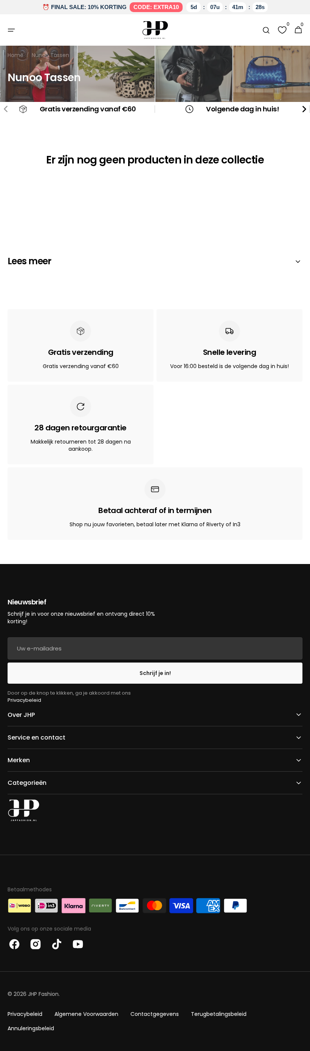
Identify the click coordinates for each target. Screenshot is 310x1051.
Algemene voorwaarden (86, 1014)
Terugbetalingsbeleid (218, 1014)
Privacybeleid (24, 700)
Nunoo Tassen (50, 55)
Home (15, 55)
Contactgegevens (154, 1014)
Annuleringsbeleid (31, 1028)
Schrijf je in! (155, 673)
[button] (11, 30)
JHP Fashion (43, 994)
